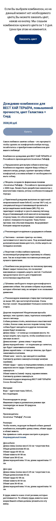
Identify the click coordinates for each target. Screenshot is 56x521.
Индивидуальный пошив (14, 437)
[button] (28, 39)
